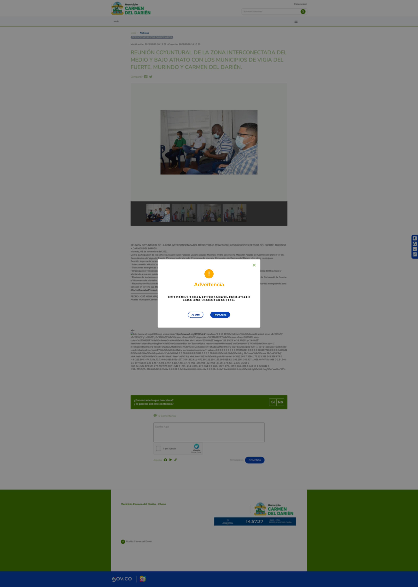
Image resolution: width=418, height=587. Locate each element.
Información (220, 314)
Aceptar (196, 314)
